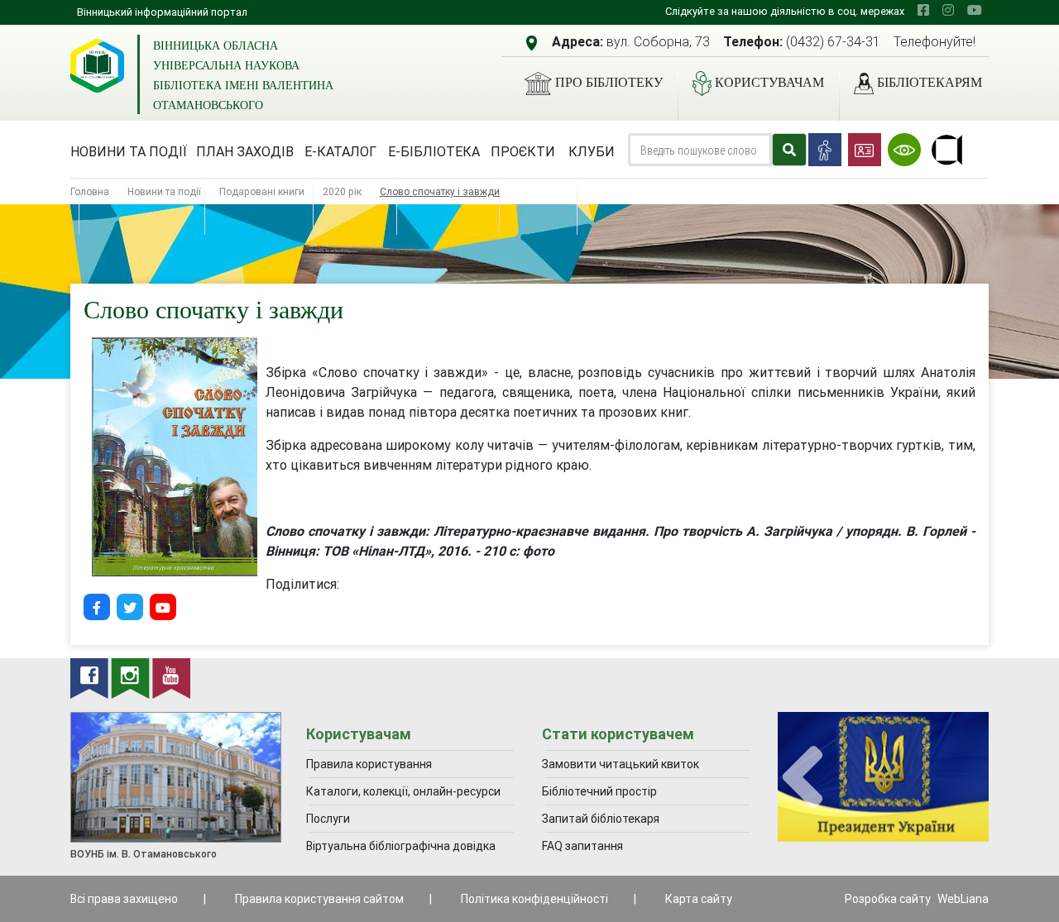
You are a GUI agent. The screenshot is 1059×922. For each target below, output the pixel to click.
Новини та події (128, 151)
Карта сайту (698, 898)
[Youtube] (163, 607)
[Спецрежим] (904, 149)
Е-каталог (340, 151)
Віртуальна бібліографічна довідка (401, 845)
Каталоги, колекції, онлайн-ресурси (403, 791)
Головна (89, 191)
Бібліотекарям (929, 82)
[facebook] (923, 10)
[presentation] (802, 778)
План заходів (245, 151)
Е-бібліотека (434, 151)
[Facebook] (97, 607)
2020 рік (342, 191)
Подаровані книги (261, 191)
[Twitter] (130, 607)
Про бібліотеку (609, 82)
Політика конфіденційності (534, 898)
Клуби (591, 151)
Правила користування (369, 764)
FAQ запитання (582, 845)
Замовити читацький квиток (620, 764)
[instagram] (948, 10)
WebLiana (963, 898)
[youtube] (975, 10)
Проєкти (523, 151)
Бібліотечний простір (599, 791)
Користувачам (769, 82)
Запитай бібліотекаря (600, 818)
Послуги (328, 818)
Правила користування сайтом (319, 898)
